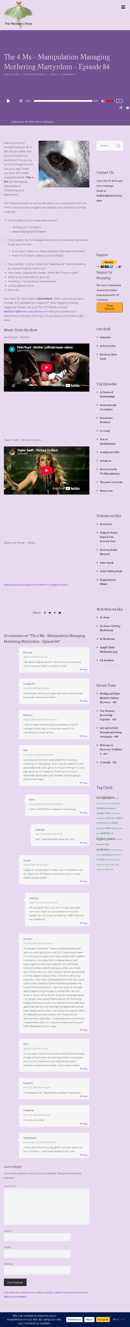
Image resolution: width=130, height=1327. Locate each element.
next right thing (116, 849)
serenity (100, 859)
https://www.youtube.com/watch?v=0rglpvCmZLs (35, 584)
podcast (107, 854)
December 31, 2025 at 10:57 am (40, 1142)
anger (118, 803)
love (107, 844)
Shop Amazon (110, 307)
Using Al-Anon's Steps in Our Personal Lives (109, 537)
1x (119, 101)
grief (112, 833)
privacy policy (108, 345)
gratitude (105, 832)
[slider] (110, 103)
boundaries (111, 808)
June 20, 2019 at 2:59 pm (36, 688)
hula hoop (119, 839)
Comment (10, 1186)
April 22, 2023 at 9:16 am (36, 1048)
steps (117, 864)
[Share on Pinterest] (55, 613)
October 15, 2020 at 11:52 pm (38, 754)
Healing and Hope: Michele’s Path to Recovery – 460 (110, 698)
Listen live (105, 337)
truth (111, 869)
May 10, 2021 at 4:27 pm (35, 864)
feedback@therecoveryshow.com (26, 311)
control (119, 817)
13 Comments (68, 74)
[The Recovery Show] (18, 15)
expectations (100, 828)
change (100, 813)
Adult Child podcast (111, 571)
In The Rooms (107, 638)
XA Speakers (107, 660)
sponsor (108, 859)
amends (113, 803)
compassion (110, 818)
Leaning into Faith (109, 452)
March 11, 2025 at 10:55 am (37, 1115)
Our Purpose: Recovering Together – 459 (108, 715)
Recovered (106, 524)
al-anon (107, 803)
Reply (85, 669)
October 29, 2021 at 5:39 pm (38, 943)
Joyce (27, 860)
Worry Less (106, 490)
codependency (116, 813)
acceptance (105, 797)
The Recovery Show (34, 74)
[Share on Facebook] (45, 613)
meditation (103, 849)
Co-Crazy (105, 430)
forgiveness (116, 828)
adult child (100, 803)
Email (8, 1247)
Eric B (115, 822)
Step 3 (98, 864)
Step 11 (118, 859)
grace (98, 833)
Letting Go (105, 460)
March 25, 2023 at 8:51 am (48, 834)
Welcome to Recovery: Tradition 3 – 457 (111, 749)
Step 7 (113, 864)
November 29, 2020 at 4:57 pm (45, 804)
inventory (100, 844)
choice (108, 813)
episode (109, 823)
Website (8, 1263)
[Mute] (103, 101)
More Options (44, 121)
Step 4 (104, 864)
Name (8, 1230)
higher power (105, 838)
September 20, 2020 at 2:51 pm (40, 719)
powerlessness (116, 854)
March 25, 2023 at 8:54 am (43, 902)
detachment (101, 822)
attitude (101, 808)
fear (108, 828)
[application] (63, 101)
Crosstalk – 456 (108, 762)
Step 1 (113, 860)
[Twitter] (50, 613)
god (121, 828)
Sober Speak (106, 562)
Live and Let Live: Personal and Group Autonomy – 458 (111, 732)
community (100, 818)
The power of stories (111, 482)
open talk (99, 854)
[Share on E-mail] (60, 613)
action (117, 798)
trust (107, 869)
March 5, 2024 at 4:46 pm (36, 1087)
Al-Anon (104, 617)
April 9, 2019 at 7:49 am (35, 657)
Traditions (100, 869)
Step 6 (108, 864)
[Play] (9, 101)
